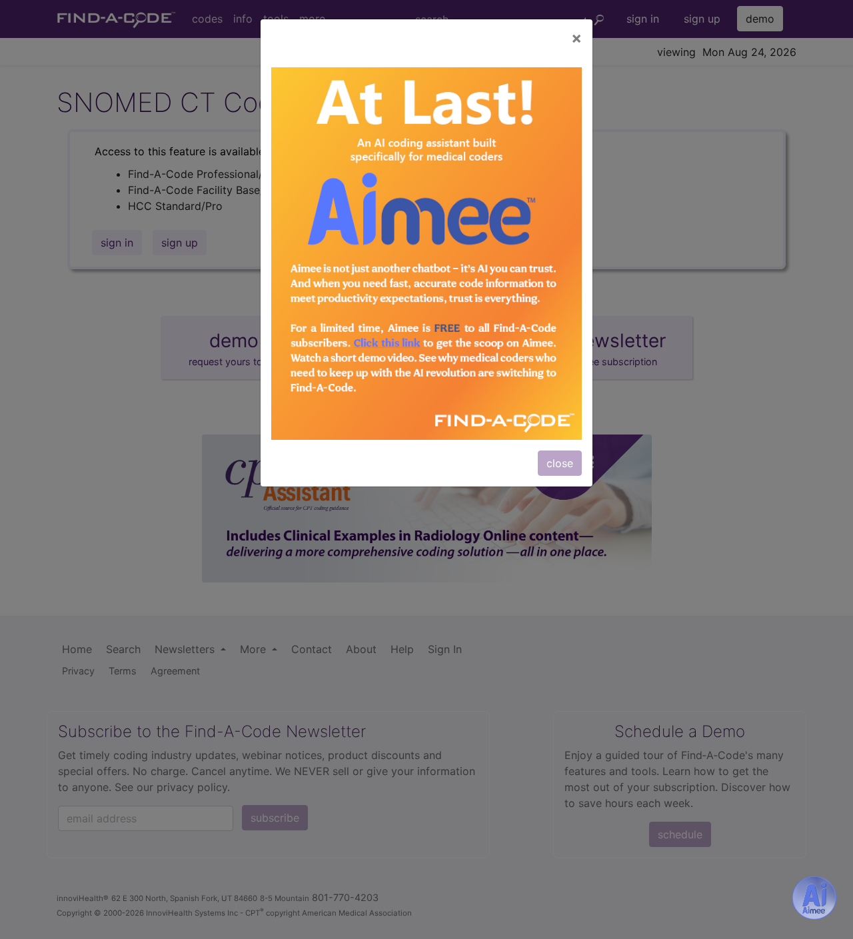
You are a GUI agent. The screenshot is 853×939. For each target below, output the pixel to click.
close (559, 463)
